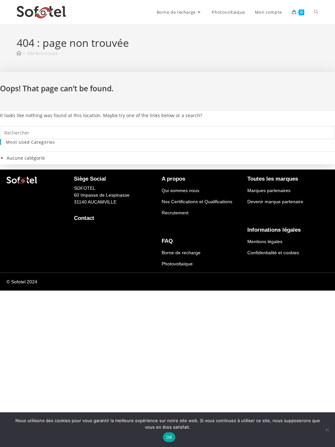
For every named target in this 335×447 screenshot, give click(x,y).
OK (169, 437)
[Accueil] (19, 53)
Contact (84, 218)
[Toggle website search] (316, 12)
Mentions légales (264, 241)
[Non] (327, 429)
